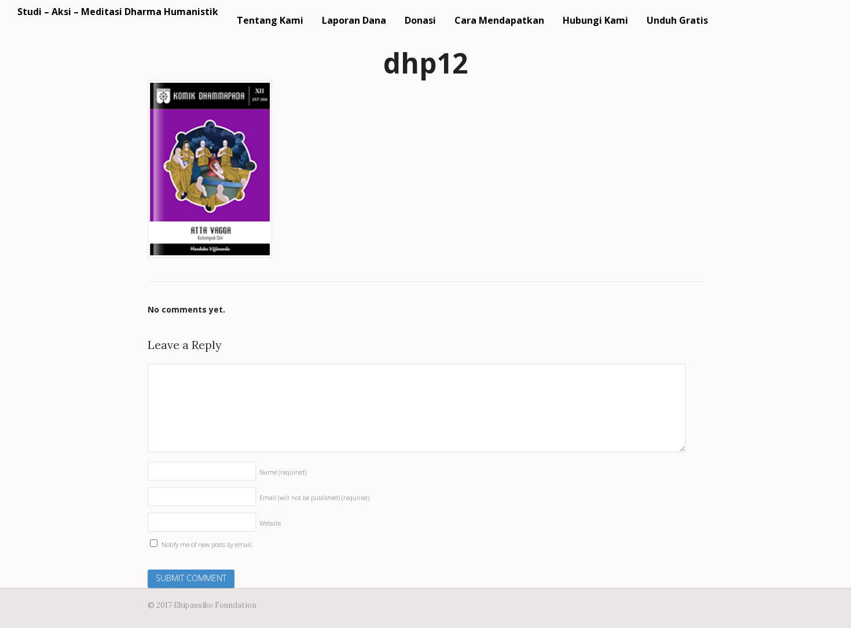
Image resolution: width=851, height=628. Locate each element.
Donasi (420, 20)
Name (282, 472)
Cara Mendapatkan (499, 20)
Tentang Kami (270, 20)
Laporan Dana (354, 20)
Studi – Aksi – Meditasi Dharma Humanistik (117, 11)
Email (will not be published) (314, 497)
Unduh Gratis (677, 20)
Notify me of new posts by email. (207, 544)
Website (270, 523)
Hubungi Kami (595, 20)
